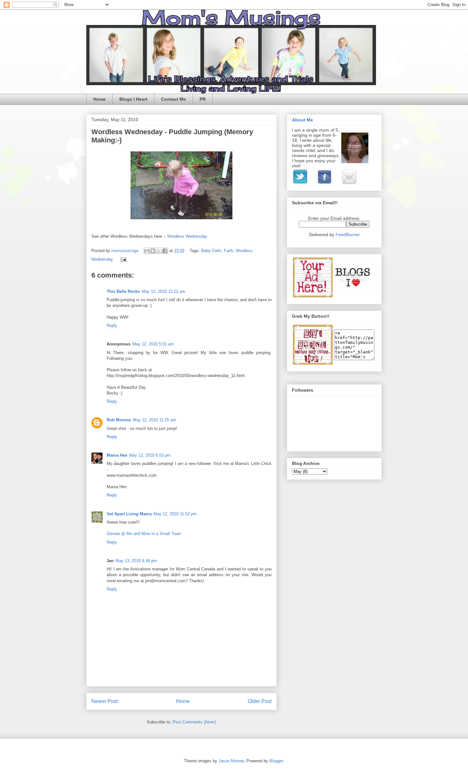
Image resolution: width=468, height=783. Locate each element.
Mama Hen (117, 455)
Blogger (276, 760)
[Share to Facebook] (165, 251)
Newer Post (104, 701)
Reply (112, 325)
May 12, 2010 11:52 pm (175, 513)
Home (99, 99)
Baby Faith (211, 250)
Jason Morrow (231, 760)
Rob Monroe (119, 419)
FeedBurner (348, 234)
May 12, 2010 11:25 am (154, 419)
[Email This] (147, 251)
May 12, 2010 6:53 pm (150, 455)
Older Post (260, 701)
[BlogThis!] (153, 251)
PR (203, 99)
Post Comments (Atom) (194, 722)
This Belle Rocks (123, 291)
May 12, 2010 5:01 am (153, 344)
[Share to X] (159, 251)
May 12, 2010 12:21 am (163, 291)
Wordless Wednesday (187, 236)
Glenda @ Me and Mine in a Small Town (144, 533)
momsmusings (125, 250)
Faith (228, 250)
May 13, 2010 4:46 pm (136, 560)
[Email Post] (122, 259)
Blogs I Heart (133, 99)
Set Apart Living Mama (129, 513)
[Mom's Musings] (313, 363)
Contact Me (173, 99)
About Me (302, 119)
